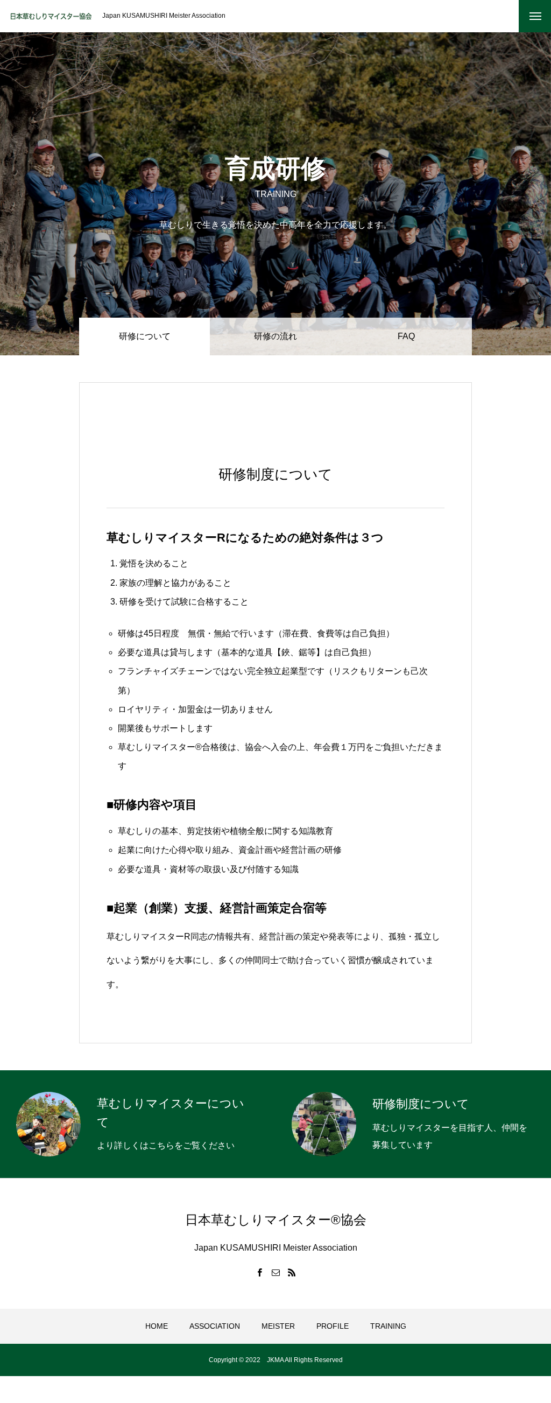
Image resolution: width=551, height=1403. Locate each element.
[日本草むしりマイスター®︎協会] (51, 16)
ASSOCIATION (214, 1326)
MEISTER (278, 1326)
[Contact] (275, 1272)
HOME (156, 1326)
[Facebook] (259, 1272)
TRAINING (388, 1326)
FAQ (406, 336)
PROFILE (332, 1326)
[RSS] (291, 1272)
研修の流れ (275, 336)
